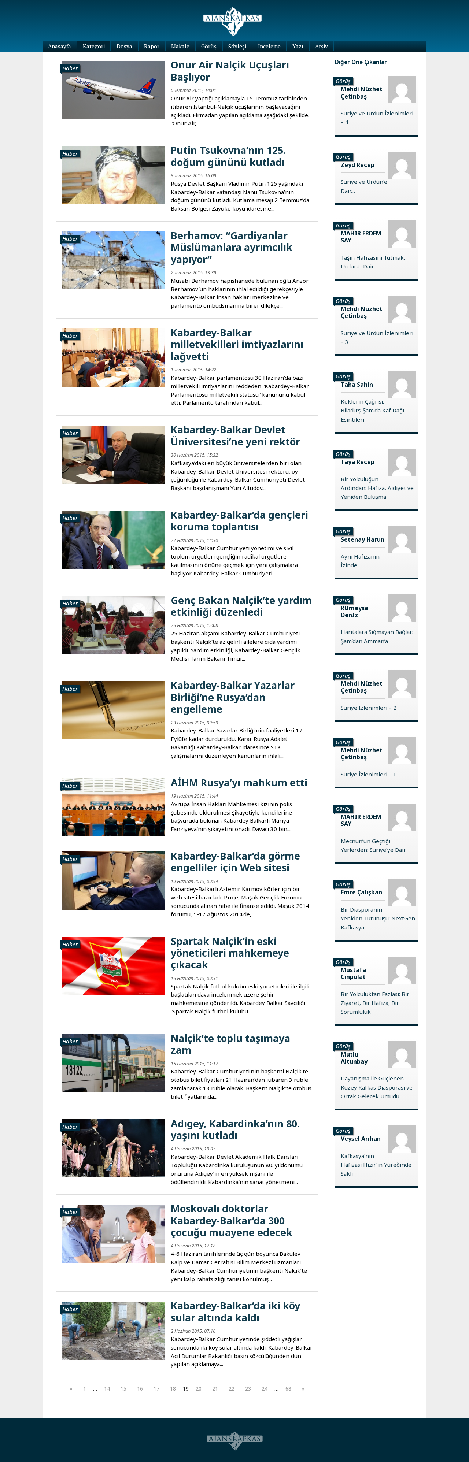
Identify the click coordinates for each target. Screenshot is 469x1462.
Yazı (297, 46)
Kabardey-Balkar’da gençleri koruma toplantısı (239, 520)
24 (264, 1388)
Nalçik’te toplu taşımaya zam (230, 1044)
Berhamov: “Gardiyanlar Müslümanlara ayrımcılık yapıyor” (231, 247)
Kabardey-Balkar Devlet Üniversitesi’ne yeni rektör (235, 435)
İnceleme (269, 46)
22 (231, 1388)
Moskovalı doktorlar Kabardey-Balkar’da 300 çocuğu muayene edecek (231, 1220)
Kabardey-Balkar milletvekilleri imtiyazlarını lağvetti (237, 344)
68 (288, 1388)
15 (123, 1388)
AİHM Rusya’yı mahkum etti (239, 782)
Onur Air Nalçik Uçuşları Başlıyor (230, 70)
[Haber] (113, 89)
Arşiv (321, 46)
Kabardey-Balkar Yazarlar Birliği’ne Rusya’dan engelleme (233, 697)
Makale (180, 46)
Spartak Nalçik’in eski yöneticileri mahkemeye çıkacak (230, 953)
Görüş (209, 46)
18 (173, 1388)
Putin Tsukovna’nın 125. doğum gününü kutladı (228, 155)
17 (156, 1388)
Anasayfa (59, 46)
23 (248, 1388)
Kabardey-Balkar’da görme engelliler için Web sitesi (235, 861)
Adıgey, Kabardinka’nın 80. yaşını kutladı (235, 1129)
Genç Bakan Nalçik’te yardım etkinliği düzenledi (241, 606)
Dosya (124, 46)
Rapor (151, 46)
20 (199, 1388)
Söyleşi (237, 46)
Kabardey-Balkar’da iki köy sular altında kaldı (235, 1311)
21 (215, 1388)
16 (140, 1388)
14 (107, 1388)
